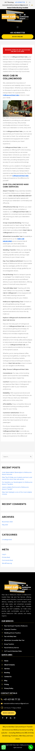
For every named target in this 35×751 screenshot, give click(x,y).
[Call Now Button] (30, 747)
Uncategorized (7, 539)
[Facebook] (2, 718)
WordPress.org (7, 563)
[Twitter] (6, 718)
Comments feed (7, 560)
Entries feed (6, 557)
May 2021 (5, 525)
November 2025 (7, 522)
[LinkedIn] (10, 718)
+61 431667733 (20, 2)
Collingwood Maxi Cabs (11, 95)
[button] (17, 27)
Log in (4, 554)
